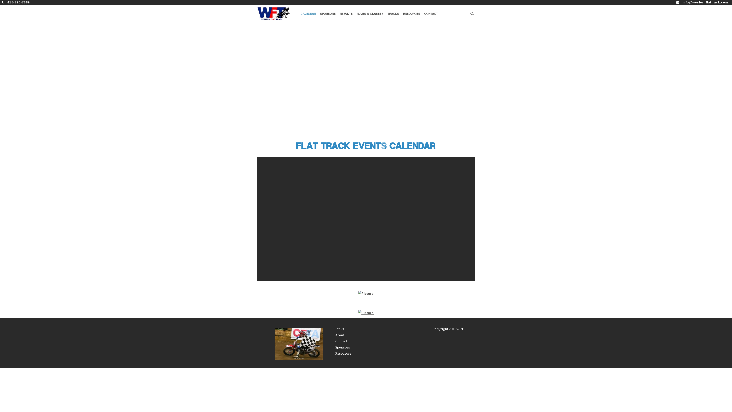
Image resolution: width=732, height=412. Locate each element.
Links (339, 329)
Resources (343, 353)
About (339, 335)
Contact (341, 341)
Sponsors (342, 347)
